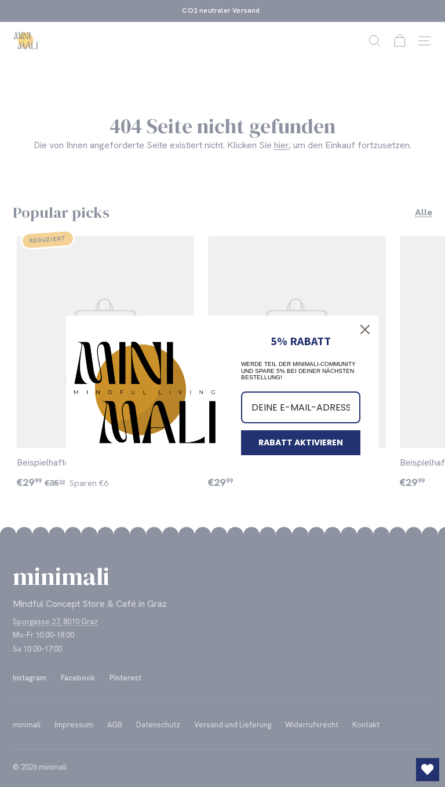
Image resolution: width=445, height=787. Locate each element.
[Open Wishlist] (427, 769)
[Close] (365, 329)
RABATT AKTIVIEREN (300, 442)
